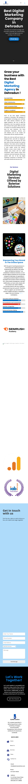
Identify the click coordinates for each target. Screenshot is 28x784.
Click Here (14, 39)
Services (12, 750)
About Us (12, 745)
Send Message (14, 661)
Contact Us (13, 758)
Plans (11, 754)
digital (21, 293)
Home (11, 741)
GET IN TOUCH (14, 699)
